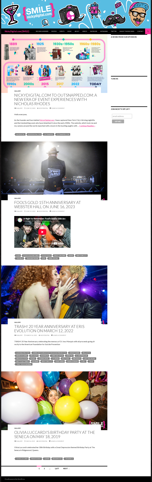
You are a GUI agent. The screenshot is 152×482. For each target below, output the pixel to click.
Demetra (69, 355)
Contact (140, 31)
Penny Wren (59, 361)
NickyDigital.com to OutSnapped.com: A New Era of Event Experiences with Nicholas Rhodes (55, 99)
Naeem (71, 255)
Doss (18, 255)
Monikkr (35, 361)
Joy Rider (55, 358)
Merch (84, 31)
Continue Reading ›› (87, 126)
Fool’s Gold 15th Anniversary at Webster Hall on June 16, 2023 (47, 204)
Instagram (104, 31)
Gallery (17, 91)
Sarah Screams (72, 361)
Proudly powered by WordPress (15, 479)
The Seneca (69, 458)
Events (62, 31)
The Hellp (19, 258)
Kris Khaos (77, 358)
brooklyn (34, 355)
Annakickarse (74, 353)
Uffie (43, 258)
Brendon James (21, 355)
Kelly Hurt (66, 358)
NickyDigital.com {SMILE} (17, 31)
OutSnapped (48, 134)
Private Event (36, 458)
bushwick (44, 355)
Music (69, 31)
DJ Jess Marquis (81, 355)
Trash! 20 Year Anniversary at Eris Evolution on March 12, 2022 (49, 328)
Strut (83, 361)
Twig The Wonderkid (24, 364)
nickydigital (43, 108)
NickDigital (20, 134)
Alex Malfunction (23, 353)
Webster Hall (53, 258)
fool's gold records (31, 255)
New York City (81, 255)
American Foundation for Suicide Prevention (49, 353)
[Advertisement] (129, 55)
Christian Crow (57, 355)
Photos (54, 31)
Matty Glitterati (22, 361)
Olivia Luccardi (22, 458)
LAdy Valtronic (89, 358)
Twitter (113, 31)
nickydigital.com (34, 134)
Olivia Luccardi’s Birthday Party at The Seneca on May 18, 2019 (54, 434)
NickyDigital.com (47, 120)
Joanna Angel (44, 358)
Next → (66, 469)
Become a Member (42, 31)
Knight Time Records (127, 31)
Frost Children (59, 255)
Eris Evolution (21, 358)
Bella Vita (86, 353)
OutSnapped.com (63, 134)
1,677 (57, 469)
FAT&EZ (32, 358)
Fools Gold (46, 255)
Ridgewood (57, 458)
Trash (91, 361)
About (77, 31)
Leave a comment (58, 108)
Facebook (93, 31)
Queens (47, 458)
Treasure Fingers (32, 258)
